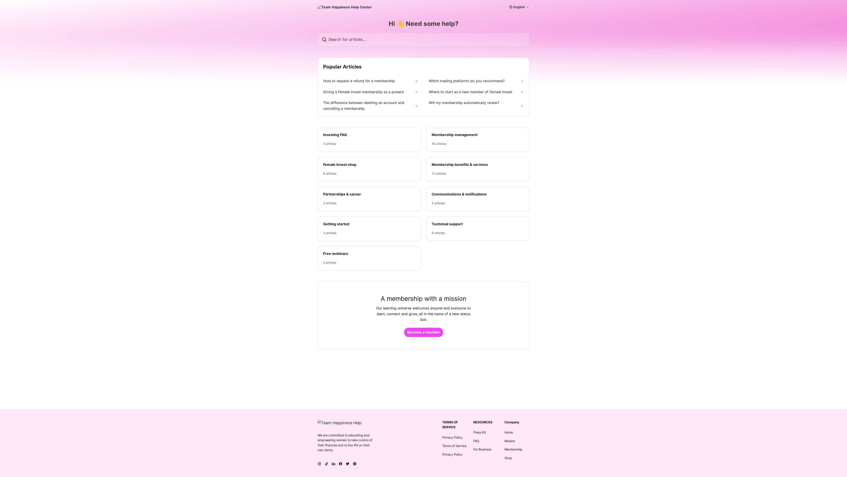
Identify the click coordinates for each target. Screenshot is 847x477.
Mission (509, 441)
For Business (482, 449)
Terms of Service (454, 446)
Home (508, 432)
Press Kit (479, 432)
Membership (513, 449)
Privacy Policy (452, 437)
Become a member (423, 332)
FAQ (476, 441)
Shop (508, 458)
